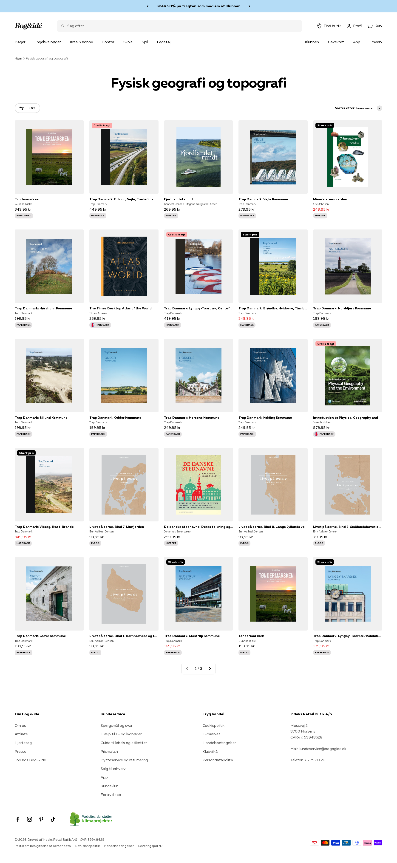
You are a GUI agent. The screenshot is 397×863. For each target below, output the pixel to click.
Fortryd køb (111, 794)
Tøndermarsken (27, 199)
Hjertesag (23, 742)
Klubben (312, 42)
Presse (20, 751)
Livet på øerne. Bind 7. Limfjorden (116, 527)
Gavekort (336, 42)
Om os (20, 725)
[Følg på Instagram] (29, 819)
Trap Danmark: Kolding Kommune (265, 418)
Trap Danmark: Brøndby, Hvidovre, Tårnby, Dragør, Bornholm (273, 308)
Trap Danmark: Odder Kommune (115, 418)
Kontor (108, 42)
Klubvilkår (211, 751)
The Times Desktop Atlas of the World (120, 308)
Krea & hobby (81, 42)
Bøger (20, 42)
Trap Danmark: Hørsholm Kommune (43, 308)
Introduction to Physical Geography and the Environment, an (347, 418)
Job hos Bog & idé (30, 760)
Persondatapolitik (218, 760)
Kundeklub (110, 786)
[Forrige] (147, 6)
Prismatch (109, 751)
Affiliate (21, 734)
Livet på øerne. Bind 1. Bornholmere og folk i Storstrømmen (124, 636)
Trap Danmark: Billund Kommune (41, 418)
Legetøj (163, 42)
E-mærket (211, 734)
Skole (128, 42)
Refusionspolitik (87, 846)
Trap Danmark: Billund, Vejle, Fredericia (121, 199)
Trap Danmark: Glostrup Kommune (192, 636)
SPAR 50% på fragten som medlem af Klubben (198, 6)
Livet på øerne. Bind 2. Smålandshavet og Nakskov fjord (347, 527)
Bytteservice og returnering (124, 760)
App (356, 42)
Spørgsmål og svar (116, 725)
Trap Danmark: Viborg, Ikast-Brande (44, 527)
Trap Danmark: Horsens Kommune (191, 418)
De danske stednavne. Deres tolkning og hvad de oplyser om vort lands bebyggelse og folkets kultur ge (198, 527)
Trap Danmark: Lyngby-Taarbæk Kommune (347, 636)
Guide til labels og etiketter (124, 742)
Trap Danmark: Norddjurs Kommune (342, 308)
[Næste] (249, 6)
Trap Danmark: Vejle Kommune (263, 199)
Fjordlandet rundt (178, 199)
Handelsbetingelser (219, 742)
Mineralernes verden (330, 199)
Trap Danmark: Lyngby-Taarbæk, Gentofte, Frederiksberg (198, 308)
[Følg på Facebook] (18, 819)
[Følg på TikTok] (53, 819)
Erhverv (375, 42)
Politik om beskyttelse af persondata (43, 846)
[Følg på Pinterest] (41, 819)
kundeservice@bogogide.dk (322, 748)
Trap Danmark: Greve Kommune (40, 636)
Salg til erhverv (113, 768)
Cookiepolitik (213, 725)
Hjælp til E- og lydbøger (121, 734)
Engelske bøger (47, 42)
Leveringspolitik (150, 846)
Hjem (18, 58)
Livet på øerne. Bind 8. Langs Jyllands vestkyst (273, 527)
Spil (145, 42)
